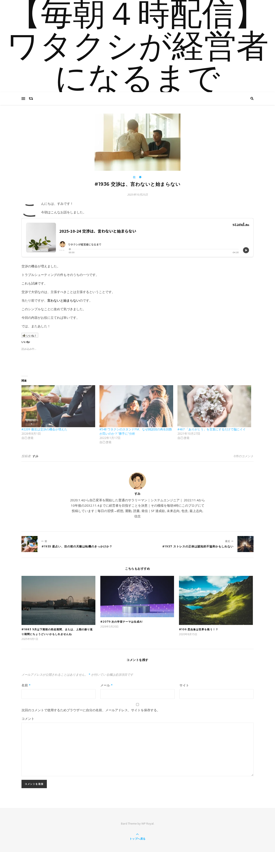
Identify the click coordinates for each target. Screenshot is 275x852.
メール (106, 685)
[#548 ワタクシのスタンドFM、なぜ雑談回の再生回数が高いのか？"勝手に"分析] (136, 406)
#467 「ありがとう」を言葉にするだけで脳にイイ (211, 429)
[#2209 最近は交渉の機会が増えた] (58, 406)
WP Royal (147, 823)
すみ (35, 456)
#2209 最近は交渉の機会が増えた (44, 429)
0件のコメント (244, 456)
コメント (27, 718)
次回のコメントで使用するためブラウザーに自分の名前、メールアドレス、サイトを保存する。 (90, 710)
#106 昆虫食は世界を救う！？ (198, 629)
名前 (26, 685)
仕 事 (137, 177)
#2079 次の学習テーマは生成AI (121, 621)
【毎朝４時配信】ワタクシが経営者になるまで (137, 48)
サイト (184, 685)
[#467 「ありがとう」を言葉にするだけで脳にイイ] (214, 406)
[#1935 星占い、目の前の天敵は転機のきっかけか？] (29, 544)
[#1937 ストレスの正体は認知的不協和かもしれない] (245, 544)
